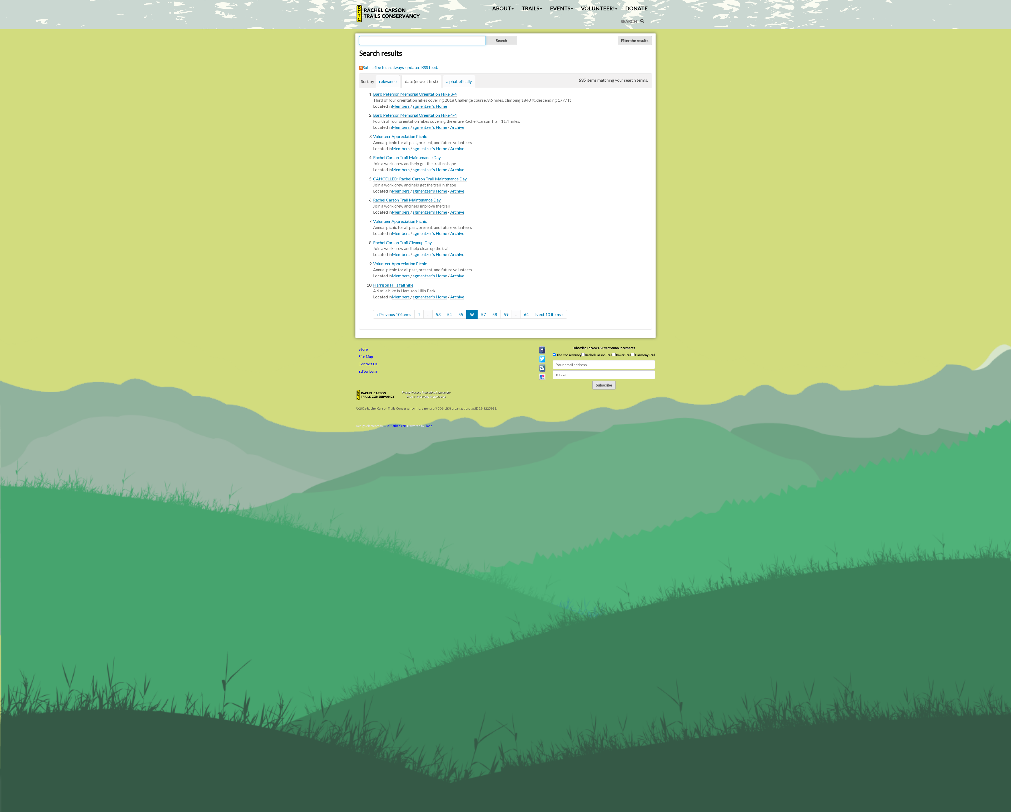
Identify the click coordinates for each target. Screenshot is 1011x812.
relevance (388, 81)
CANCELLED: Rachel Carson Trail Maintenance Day (420, 178)
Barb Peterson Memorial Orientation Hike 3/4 (415, 93)
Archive (457, 127)
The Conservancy (568, 355)
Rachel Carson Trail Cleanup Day (402, 242)
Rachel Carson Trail (598, 355)
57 (483, 314)
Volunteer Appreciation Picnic (400, 136)
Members (401, 106)
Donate (636, 8)
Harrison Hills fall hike (393, 284)
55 (460, 314)
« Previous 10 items (393, 314)
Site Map (366, 356)
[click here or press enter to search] (642, 20)
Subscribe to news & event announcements (604, 348)
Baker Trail (623, 355)
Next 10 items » (549, 314)
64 (526, 314)
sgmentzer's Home (430, 106)
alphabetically (459, 81)
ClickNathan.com (395, 425)
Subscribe (604, 385)
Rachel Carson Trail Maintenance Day (407, 157)
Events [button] (560, 8)
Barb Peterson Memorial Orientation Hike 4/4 (415, 114)
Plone (428, 425)
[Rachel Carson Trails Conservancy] (388, 13)
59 (506, 314)
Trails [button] (530, 8)
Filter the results (634, 40)
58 (494, 314)
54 (449, 314)
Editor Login (368, 371)
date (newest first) (421, 81)
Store (363, 349)
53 (438, 314)
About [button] (501, 8)
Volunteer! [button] (598, 8)
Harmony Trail (645, 355)
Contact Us (368, 364)
